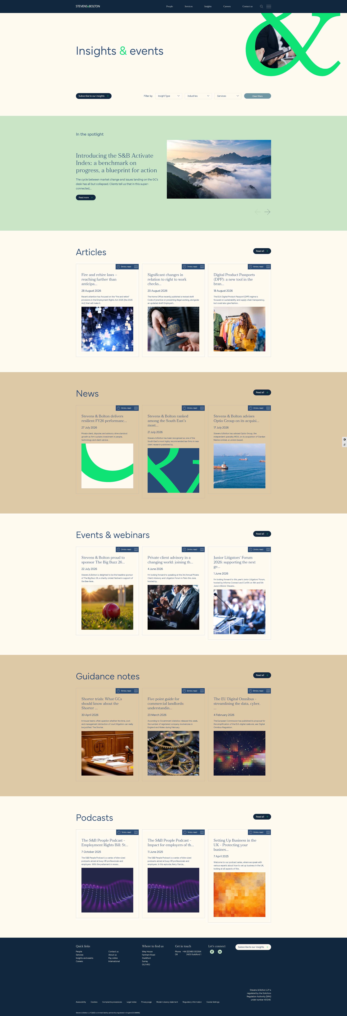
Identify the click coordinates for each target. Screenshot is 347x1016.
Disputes (222, 138)
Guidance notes (166, 126)
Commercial (224, 107)
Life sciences (195, 138)
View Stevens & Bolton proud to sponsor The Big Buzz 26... (102, 548)
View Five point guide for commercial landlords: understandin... (170, 689)
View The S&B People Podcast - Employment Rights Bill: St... (103, 831)
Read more (84, 197)
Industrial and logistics (195, 124)
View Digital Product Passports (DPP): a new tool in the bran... (235, 265)
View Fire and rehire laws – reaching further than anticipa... (102, 265)
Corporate (223, 122)
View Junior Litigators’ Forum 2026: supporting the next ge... (235, 548)
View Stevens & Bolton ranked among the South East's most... (170, 407)
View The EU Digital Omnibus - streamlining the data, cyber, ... (236, 689)
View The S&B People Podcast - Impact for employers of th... (169, 831)
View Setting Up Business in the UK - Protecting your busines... (236, 831)
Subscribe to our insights (92, 95)
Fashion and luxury (197, 107)
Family (221, 151)
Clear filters (257, 95)
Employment (224, 144)
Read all (260, 250)
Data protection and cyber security (227, 130)
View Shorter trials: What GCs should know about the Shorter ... (104, 689)
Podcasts (163, 133)
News (161, 113)
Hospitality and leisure (195, 115)
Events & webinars (167, 120)
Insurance (193, 131)
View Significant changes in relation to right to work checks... (169, 265)
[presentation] (267, 212)
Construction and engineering (226, 115)
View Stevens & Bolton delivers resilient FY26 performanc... (102, 407)
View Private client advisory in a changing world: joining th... (168, 548)
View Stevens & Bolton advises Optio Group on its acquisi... (234, 407)
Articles (162, 107)
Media (191, 144)
